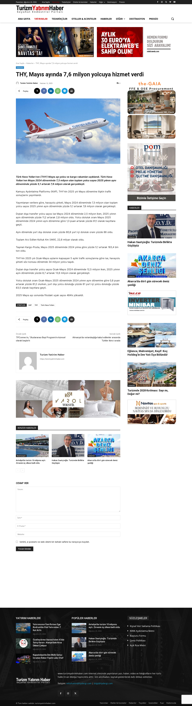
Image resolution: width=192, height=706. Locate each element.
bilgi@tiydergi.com (103, 683)
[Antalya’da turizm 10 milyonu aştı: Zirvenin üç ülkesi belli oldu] (32, 445)
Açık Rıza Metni (138, 645)
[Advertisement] (68, 579)
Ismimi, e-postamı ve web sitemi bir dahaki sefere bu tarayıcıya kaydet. (55, 542)
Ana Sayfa (20, 63)
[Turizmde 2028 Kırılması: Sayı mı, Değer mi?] (152, 374)
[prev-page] (18, 470)
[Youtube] (174, 2)
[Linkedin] (51, 91)
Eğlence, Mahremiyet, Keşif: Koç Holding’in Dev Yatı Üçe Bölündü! (148, 352)
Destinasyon (21, 456)
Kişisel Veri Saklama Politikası (145, 626)
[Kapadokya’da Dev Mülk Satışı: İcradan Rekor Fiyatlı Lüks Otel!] (23, 659)
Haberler (30, 63)
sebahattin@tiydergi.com (79, 683)
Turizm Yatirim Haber (29, 83)
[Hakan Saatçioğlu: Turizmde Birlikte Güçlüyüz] (68, 445)
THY (36, 305)
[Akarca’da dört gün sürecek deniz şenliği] (103, 445)
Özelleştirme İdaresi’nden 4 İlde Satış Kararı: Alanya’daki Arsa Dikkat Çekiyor (48, 643)
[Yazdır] (72, 91)
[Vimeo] (170, 2)
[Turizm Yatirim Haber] (18, 83)
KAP (30, 305)
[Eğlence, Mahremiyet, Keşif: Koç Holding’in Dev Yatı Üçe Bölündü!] (152, 335)
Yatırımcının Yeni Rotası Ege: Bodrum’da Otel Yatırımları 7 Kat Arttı (47, 627)
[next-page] (22, 470)
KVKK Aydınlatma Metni (142, 630)
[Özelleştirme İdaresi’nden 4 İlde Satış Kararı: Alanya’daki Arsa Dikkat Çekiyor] (23, 643)
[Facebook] (157, 2)
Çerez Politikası (138, 640)
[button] (172, 18)
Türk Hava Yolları (47, 305)
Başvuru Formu (138, 635)
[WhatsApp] (58, 91)
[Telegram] (65, 91)
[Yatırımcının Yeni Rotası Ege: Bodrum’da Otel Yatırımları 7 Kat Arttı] (23, 628)
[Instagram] (162, 2)
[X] (166, 2)
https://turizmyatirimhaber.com (52, 359)
